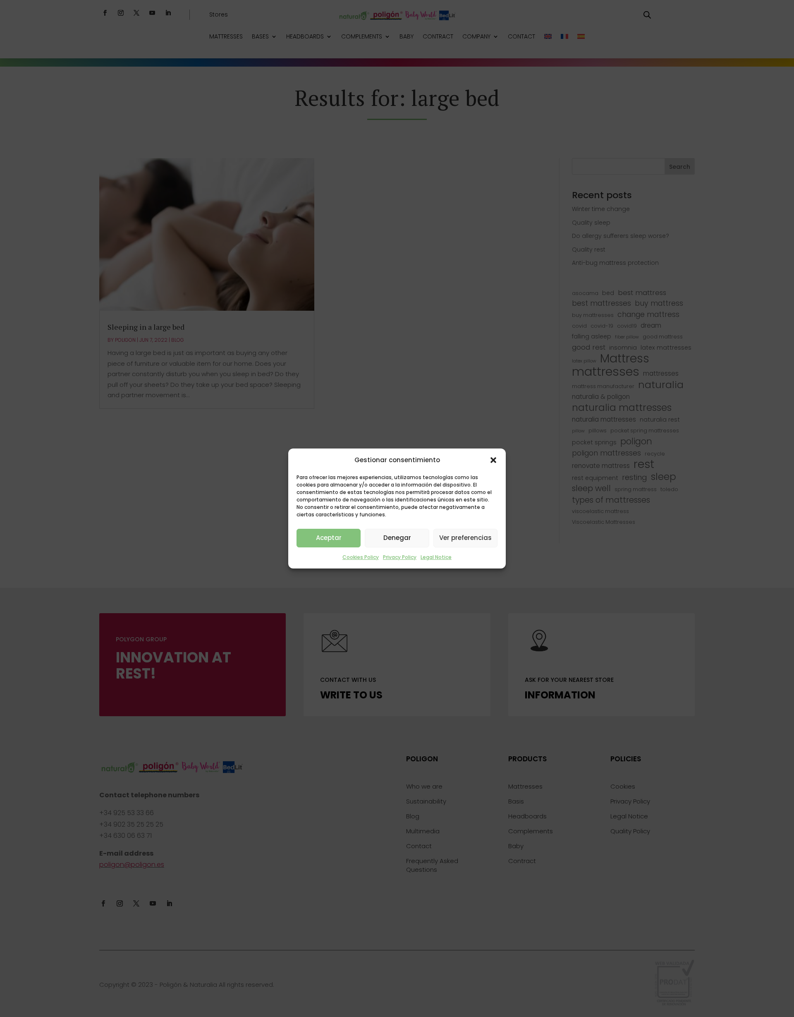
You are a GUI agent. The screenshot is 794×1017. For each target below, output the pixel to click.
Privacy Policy (399, 557)
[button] (493, 460)
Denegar (397, 537)
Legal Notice (436, 557)
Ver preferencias (465, 537)
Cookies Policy (360, 557)
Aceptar (329, 537)
